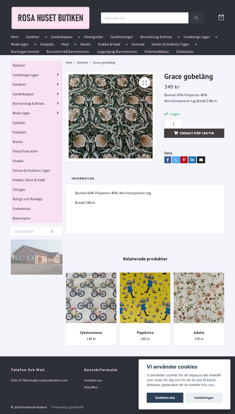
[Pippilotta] (145, 335)
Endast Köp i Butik (197, 168)
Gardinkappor (62, 72)
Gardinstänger (121, 72)
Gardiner (32, 72)
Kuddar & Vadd (109, 79)
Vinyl (65, 79)
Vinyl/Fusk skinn (25, 186)
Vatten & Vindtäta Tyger (170, 79)
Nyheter (19, 100)
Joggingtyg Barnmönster (117, 86)
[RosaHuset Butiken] (91, 29)
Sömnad (137, 79)
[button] (45, 73)
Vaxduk (18, 196)
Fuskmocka (21, 244)
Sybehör (19, 158)
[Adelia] (199, 335)
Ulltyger (19, 224)
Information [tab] (83, 214)
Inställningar (204, 398)
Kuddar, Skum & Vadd (29, 215)
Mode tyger (20, 79)
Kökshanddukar (157, 86)
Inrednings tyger (197, 72)
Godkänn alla (165, 398)
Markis (85, 79)
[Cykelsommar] (91, 335)
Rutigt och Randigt (28, 234)
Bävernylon (22, 253)
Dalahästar (185, 86)
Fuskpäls (47, 79)
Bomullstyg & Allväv (156, 72)
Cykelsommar (91, 368)
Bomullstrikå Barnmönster (68, 86)
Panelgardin (93, 72)
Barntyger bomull (25, 86)
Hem (15, 72)
